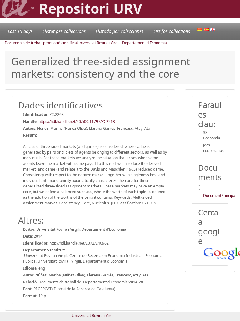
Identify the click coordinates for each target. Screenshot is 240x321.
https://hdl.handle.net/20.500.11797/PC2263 (76, 121)
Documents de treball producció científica (41, 42)
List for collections (171, 31)
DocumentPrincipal (219, 195)
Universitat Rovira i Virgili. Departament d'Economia (122, 42)
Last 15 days (20, 31)
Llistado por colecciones (119, 31)
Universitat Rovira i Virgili (93, 315)
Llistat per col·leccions (64, 31)
